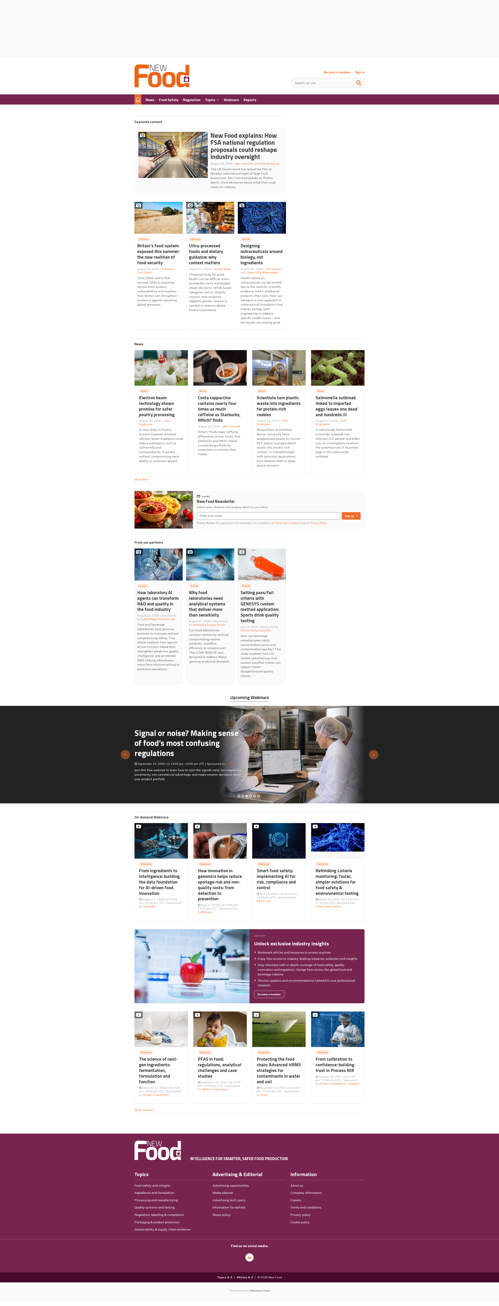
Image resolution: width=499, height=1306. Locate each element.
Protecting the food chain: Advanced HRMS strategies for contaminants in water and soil (279, 1070)
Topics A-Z (224, 1277)
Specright (149, 906)
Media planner (222, 1193)
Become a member (337, 72)
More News (141, 479)
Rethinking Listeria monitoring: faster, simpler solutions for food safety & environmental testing (337, 881)
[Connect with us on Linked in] (249, 1257)
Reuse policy (221, 1215)
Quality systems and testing (154, 1207)
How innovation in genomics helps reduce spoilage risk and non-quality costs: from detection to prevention (220, 884)
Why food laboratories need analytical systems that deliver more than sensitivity (207, 603)
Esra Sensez (273, 269)
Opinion (144, 239)
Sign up (349, 516)
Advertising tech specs (228, 1200)
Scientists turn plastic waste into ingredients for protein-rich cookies (279, 406)
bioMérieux (205, 912)
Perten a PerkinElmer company (339, 1083)
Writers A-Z (245, 1277)
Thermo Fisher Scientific (256, 630)
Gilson (226, 762)
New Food (263, 901)
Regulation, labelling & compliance (159, 1215)
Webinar (146, 864)
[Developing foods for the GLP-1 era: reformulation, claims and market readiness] (258, 796)
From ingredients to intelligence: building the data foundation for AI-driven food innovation (159, 881)
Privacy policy (300, 1215)
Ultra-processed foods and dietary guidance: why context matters (206, 254)
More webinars (144, 1110)
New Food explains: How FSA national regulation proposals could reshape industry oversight (244, 146)
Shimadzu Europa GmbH (209, 624)
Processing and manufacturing (156, 1200)
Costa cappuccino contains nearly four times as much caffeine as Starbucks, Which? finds (219, 408)
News (144, 391)
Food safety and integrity (152, 1185)
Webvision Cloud (260, 1290)
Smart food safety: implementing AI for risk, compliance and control (276, 879)
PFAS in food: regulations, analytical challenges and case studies (219, 1067)
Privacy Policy (319, 522)
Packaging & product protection (157, 1222)
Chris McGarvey (269, 163)
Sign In (360, 72)
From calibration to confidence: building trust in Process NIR (335, 1065)
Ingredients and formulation (154, 1193)
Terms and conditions (305, 1207)
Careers (295, 1200)
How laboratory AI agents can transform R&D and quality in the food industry (158, 601)
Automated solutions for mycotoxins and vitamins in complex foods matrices (181, 741)
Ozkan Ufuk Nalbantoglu (262, 272)
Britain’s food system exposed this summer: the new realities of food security (158, 254)
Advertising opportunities (230, 1185)
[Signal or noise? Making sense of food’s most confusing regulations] (247, 796)
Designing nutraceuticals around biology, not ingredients (262, 254)
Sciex (264, 1095)
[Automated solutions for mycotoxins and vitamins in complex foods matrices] (251, 796)
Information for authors (228, 1207)
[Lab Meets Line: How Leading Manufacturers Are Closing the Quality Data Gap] (243, 796)
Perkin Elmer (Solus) (328, 906)
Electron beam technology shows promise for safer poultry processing (157, 406)
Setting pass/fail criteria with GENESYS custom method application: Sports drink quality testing (260, 606)
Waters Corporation (156, 1095)
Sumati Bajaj (222, 269)
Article (246, 239)
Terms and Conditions (287, 522)
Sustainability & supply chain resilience (162, 1229)
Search (359, 82)
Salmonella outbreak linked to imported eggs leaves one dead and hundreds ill (336, 406)
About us (296, 1185)
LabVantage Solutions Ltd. (158, 619)
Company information (306, 1193)
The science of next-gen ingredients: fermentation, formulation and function (158, 1070)
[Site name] (161, 86)
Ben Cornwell (244, 163)
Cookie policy (300, 1222)
